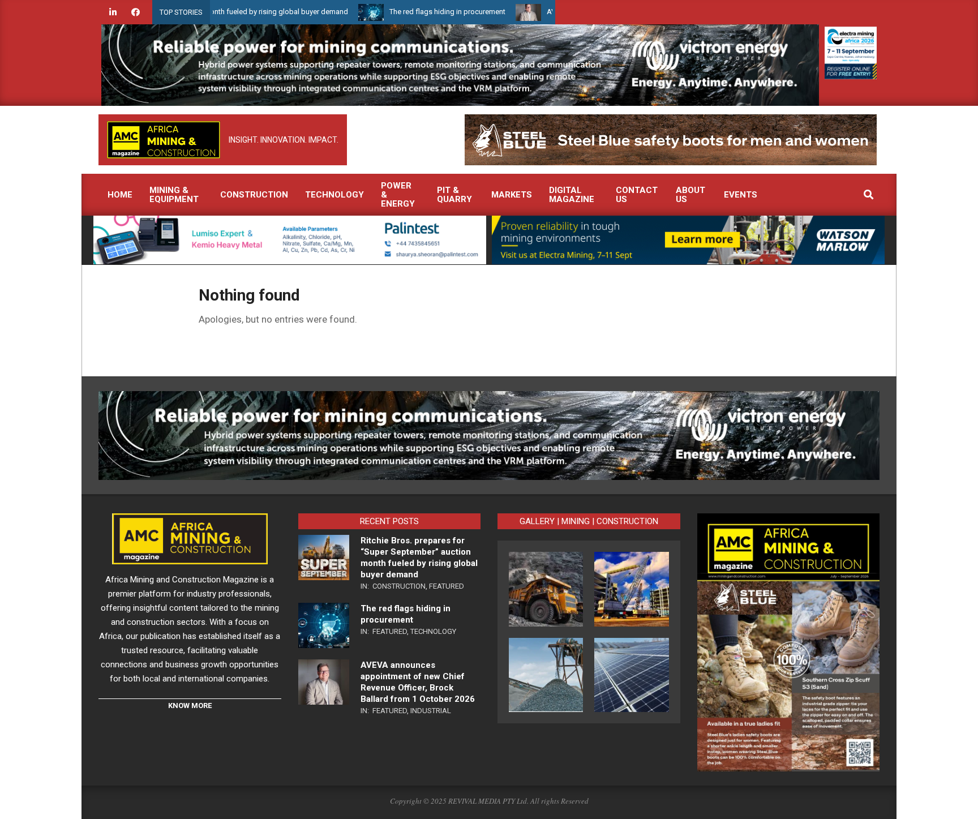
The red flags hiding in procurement (414, 11)
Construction (399, 586)
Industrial (430, 710)
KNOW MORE (190, 705)
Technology (433, 631)
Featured (446, 586)
